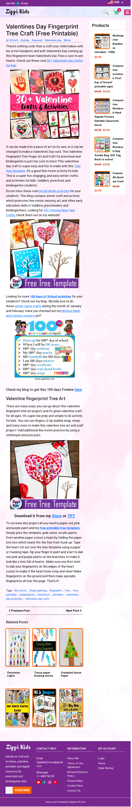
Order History (105, 768)
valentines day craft (37, 598)
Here (78, 390)
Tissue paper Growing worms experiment (43, 675)
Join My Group (17, 3)
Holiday (25, 40)
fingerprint (56, 590)
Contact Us (73, 790)
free (67, 590)
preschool (44, 594)
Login (101, 758)
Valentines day (53, 40)
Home (101, 763)
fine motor (20, 590)
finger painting (38, 590)
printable (58, 594)
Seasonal (37, 40)
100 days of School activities (50, 296)
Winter (67, 40)
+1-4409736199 (45, 776)
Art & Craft (12, 40)
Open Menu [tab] (127, 12)
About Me (73, 758)
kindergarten (27, 594)
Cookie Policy (75, 785)
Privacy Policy (75, 780)
